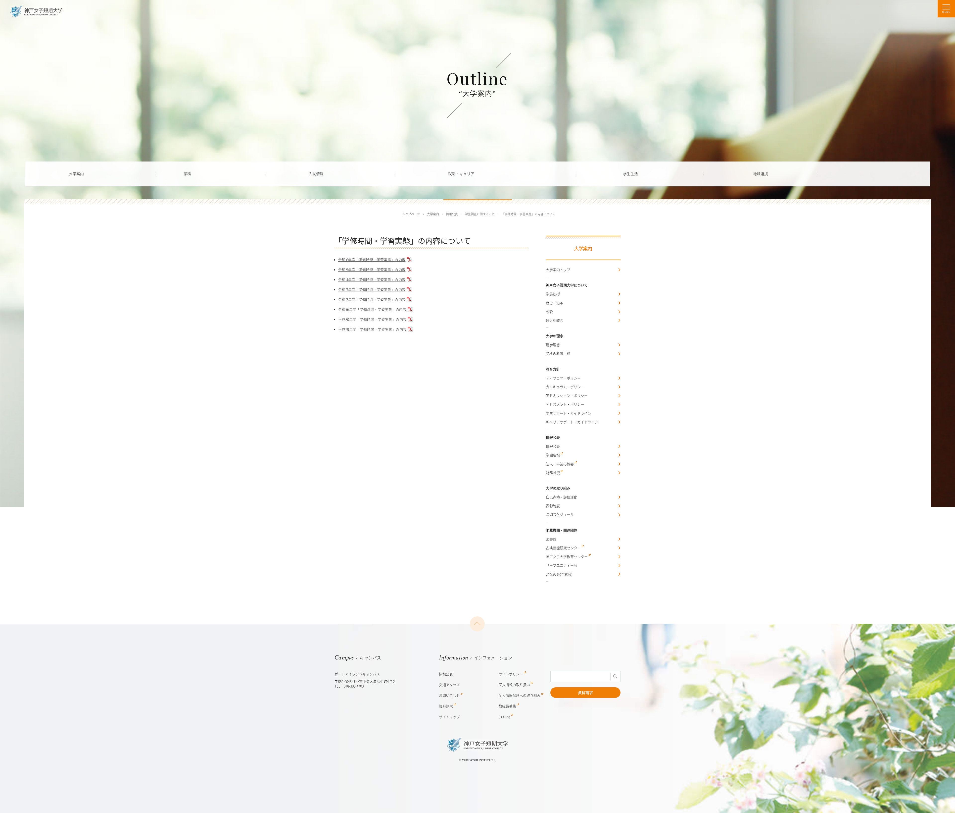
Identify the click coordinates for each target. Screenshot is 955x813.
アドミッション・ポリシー (567, 395)
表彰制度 (553, 505)
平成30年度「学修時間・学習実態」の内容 (372, 319)
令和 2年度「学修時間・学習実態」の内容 (371, 299)
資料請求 (585, 692)
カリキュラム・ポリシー (565, 386)
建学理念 (553, 344)
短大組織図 (554, 320)
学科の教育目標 (558, 353)
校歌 (549, 311)
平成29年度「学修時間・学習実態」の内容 (372, 329)
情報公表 (553, 446)
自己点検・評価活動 (561, 496)
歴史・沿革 (554, 302)
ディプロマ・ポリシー (563, 378)
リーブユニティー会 (561, 565)
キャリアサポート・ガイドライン (572, 421)
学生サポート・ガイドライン (568, 413)
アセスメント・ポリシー (565, 404)
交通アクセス (449, 684)
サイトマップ (449, 716)
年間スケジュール (560, 514)
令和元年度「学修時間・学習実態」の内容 (372, 309)
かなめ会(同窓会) (559, 574)
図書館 (551, 539)
